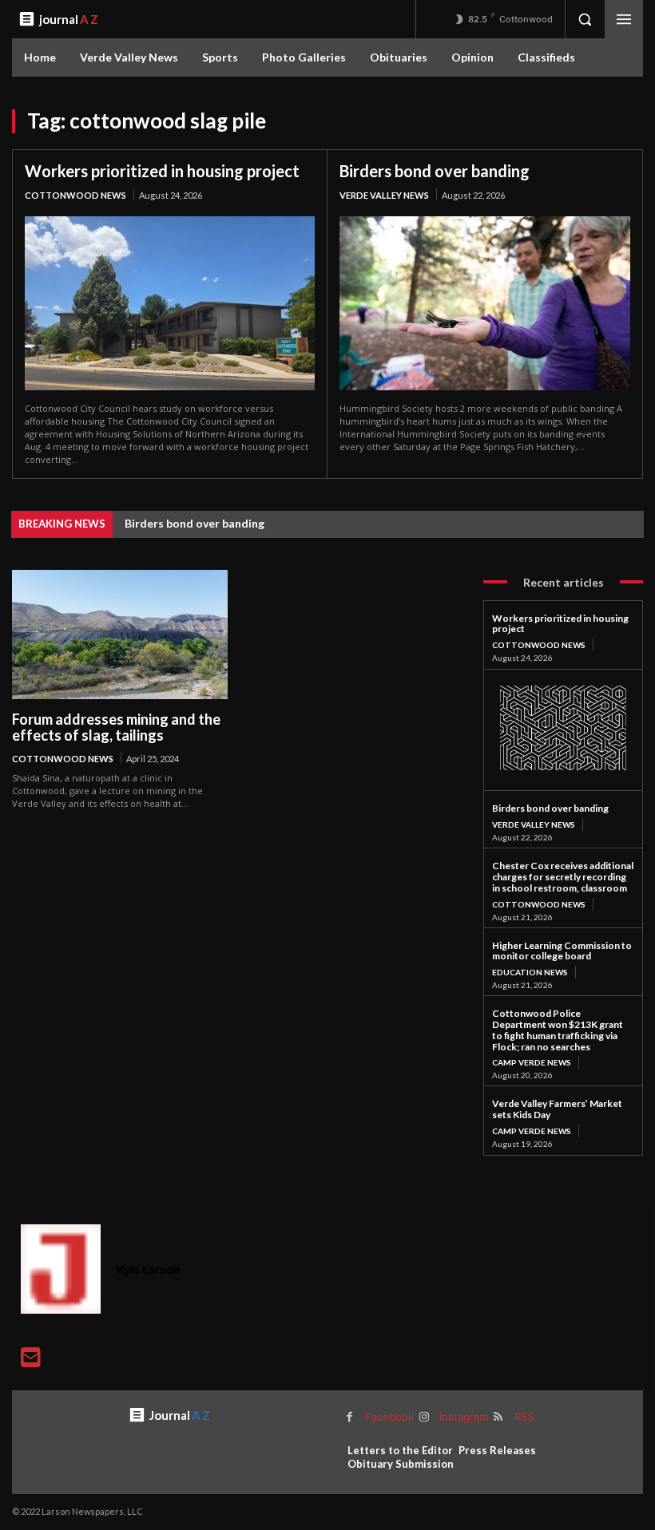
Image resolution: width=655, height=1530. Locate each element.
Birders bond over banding (434, 170)
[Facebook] (349, 1417)
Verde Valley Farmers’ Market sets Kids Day (557, 1109)
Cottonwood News (75, 195)
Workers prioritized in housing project (162, 170)
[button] (585, 19)
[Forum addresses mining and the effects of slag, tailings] (120, 634)
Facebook (389, 1416)
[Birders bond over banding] (484, 303)
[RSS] (498, 1417)
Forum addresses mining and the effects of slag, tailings (116, 727)
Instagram (463, 1416)
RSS (524, 1416)
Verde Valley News (384, 195)
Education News (530, 972)
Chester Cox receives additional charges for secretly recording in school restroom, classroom (562, 877)
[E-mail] (31, 1361)
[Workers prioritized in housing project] (170, 303)
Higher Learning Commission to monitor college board (562, 951)
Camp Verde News (531, 1062)
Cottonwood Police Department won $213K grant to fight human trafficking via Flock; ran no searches (557, 1029)
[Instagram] (424, 1417)
